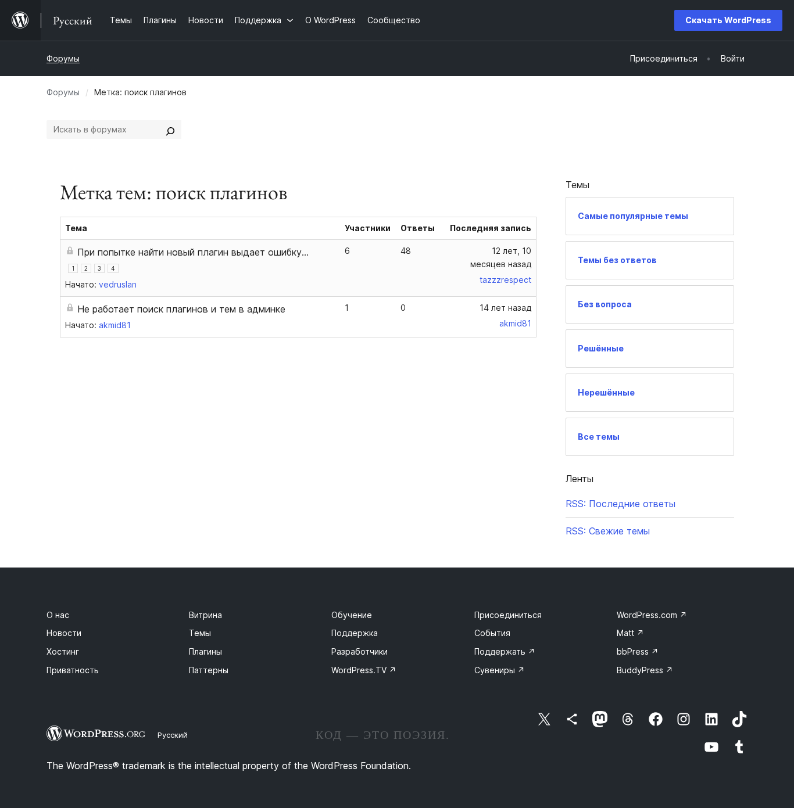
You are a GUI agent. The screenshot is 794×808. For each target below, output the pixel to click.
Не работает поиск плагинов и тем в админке (181, 309)
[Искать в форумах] (170, 129)
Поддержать (504, 651)
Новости (64, 633)
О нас (58, 615)
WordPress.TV (363, 670)
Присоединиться (508, 615)
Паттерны (208, 670)
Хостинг (63, 651)
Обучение (351, 615)
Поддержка (354, 633)
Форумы (63, 58)
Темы (200, 633)
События (492, 633)
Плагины (205, 651)
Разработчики (359, 651)
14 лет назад (505, 308)
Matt (630, 633)
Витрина (205, 615)
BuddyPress (645, 670)
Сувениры (499, 670)
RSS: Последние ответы (620, 503)
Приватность (73, 670)
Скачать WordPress (728, 20)
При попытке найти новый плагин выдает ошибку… (193, 252)
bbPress (638, 651)
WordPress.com (652, 615)
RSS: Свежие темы (608, 531)
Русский (173, 734)
